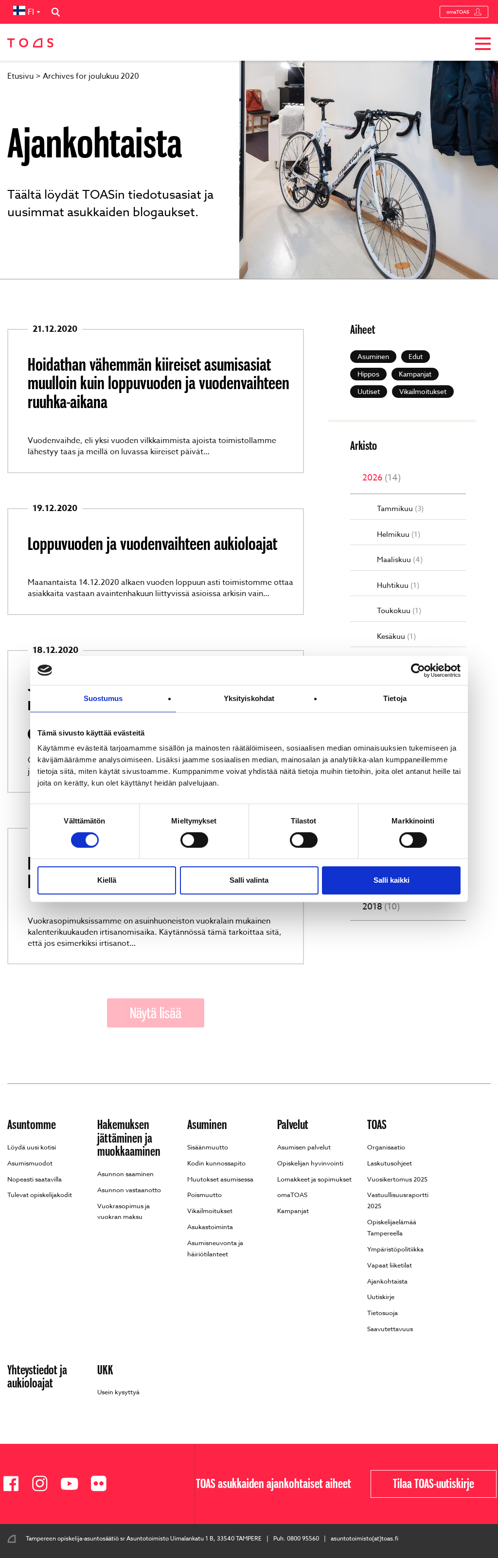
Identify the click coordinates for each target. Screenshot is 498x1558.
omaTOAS (457, 11)
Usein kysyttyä (118, 1391)
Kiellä (106, 880)
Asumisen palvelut (304, 1147)
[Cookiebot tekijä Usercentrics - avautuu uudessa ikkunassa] (418, 670)
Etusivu (20, 76)
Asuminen (373, 356)
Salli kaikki (391, 880)
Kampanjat (415, 373)
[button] (483, 45)
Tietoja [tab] (395, 698)
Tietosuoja (382, 1312)
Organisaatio (386, 1147)
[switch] (194, 840)
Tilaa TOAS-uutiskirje (433, 1483)
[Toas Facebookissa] (14, 1484)
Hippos (368, 373)
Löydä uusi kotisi (31, 1147)
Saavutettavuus (390, 1328)
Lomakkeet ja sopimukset (314, 1179)
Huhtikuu (398, 586)
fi (31, 12)
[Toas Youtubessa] (73, 1484)
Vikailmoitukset (422, 391)
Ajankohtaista (387, 1281)
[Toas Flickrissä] (102, 1484)
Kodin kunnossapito (216, 1163)
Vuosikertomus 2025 (397, 1179)
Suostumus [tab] (103, 698)
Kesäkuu (396, 637)
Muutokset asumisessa (220, 1179)
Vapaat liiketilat (389, 1265)
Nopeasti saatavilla (34, 1179)
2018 (381, 907)
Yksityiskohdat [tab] (249, 698)
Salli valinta (249, 880)
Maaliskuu (400, 560)
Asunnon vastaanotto (129, 1189)
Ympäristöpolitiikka (395, 1249)
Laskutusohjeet (389, 1163)
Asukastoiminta (210, 1226)
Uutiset (368, 391)
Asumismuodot (30, 1163)
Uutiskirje (380, 1296)
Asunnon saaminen (125, 1173)
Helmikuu (398, 535)
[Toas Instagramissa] (43, 1484)
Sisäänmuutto (207, 1147)
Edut (416, 356)
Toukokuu (399, 611)
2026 (381, 478)
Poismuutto (204, 1194)
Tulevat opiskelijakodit (39, 1194)
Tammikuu (400, 509)
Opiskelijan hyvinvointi (310, 1163)
